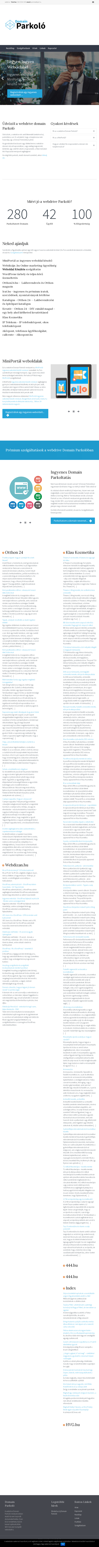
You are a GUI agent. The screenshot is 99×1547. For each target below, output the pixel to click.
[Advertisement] (74, 24)
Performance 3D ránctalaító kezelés (76, 937)
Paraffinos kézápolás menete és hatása (77, 759)
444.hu (72, 1265)
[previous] (2, 78)
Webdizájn (8, 265)
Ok (63, 1544)
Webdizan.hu (16, 864)
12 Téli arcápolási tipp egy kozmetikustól (77, 1199)
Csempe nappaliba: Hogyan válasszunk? (17, 799)
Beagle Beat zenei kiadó (31, 399)
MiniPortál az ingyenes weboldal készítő (27, 260)
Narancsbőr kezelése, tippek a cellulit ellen (78, 822)
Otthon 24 (14, 552)
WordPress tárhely (14, 274)
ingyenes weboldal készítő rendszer (24, 382)
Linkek (43, 48)
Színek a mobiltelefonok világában (15, 769)
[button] (24, 93)
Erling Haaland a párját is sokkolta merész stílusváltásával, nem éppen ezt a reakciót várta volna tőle (78, 1324)
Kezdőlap (10, 48)
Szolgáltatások (23, 48)
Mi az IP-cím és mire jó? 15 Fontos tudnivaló (18, 870)
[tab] (73, 131)
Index (71, 1288)
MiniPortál (6, 378)
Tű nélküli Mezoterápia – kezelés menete (77, 1167)
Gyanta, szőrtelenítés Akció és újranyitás (77, 841)
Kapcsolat (52, 48)
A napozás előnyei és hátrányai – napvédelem (79, 805)
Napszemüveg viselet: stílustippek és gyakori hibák (20, 712)
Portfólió (78, 1522)
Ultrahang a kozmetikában (73, 1007)
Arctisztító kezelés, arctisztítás (74, 1099)
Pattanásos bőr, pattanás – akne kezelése (78, 866)
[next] (96, 78)
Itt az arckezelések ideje (71, 783)
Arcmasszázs (68, 1069)
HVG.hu (73, 1424)
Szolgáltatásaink (17, 252)
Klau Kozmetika (12, 317)
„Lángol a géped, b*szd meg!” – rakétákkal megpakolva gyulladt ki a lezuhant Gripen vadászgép (78, 1356)
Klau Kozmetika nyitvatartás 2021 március (78, 739)
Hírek (34, 48)
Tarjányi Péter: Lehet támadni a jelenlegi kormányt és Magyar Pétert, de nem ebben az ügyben (79, 1307)
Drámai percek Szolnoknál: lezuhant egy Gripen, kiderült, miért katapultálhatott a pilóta (78, 1372)
